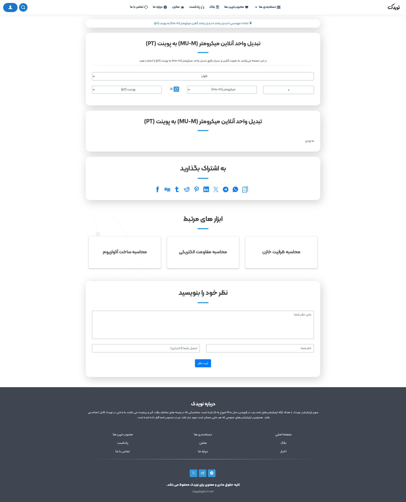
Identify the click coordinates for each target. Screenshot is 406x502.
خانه (246, 23)
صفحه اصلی (283, 434)
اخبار (283, 451)
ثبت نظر (203, 363)
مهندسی (235, 23)
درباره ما (158, 7)
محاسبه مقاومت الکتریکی (203, 252)
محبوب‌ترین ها (234, 7)
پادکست (194, 7)
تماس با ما (136, 7)
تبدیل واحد (221, 23)
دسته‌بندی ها (267, 7)
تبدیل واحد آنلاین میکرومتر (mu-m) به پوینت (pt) (183, 23)
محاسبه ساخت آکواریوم (125, 252)
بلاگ (212, 7)
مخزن (176, 7)
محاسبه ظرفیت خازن (281, 252)
